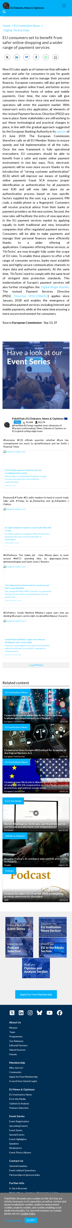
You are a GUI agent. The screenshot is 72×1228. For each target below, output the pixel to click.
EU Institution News (27, 25)
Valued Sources (17, 1049)
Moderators (15, 1147)
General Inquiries (18, 1166)
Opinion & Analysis (19, 1103)
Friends (13, 1054)
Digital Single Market (55, 287)
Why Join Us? (16, 1067)
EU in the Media (17, 1098)
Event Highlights (18, 1139)
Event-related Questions (22, 1170)
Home (7, 25)
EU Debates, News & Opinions (27, 7)
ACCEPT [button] (31, 1220)
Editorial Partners (18, 1045)
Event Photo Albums (20, 1152)
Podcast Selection (19, 1107)
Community (15, 1072)
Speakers (14, 1143)
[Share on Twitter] (7, 57)
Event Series (15, 1130)
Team (12, 1032)
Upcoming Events (18, 1125)
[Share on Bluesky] (26, 57)
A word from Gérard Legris (23, 1081)
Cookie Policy (27, 1213)
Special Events (16, 1134)
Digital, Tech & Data (16, 30)
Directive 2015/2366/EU (31, 296)
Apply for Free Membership (36, 994)
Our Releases (16, 1041)
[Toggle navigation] (64, 5)
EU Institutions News (20, 1094)
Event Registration (19, 1121)
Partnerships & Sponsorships (24, 1174)
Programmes (16, 1036)
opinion (61, 131)
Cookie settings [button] (13, 1220)
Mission (13, 1027)
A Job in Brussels (18, 1188)
